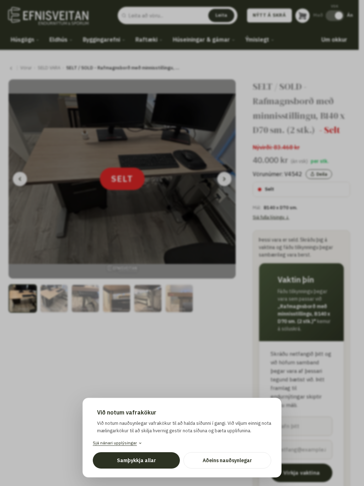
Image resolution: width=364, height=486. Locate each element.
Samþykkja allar (136, 460)
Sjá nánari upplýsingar (115, 442)
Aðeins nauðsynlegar (227, 460)
